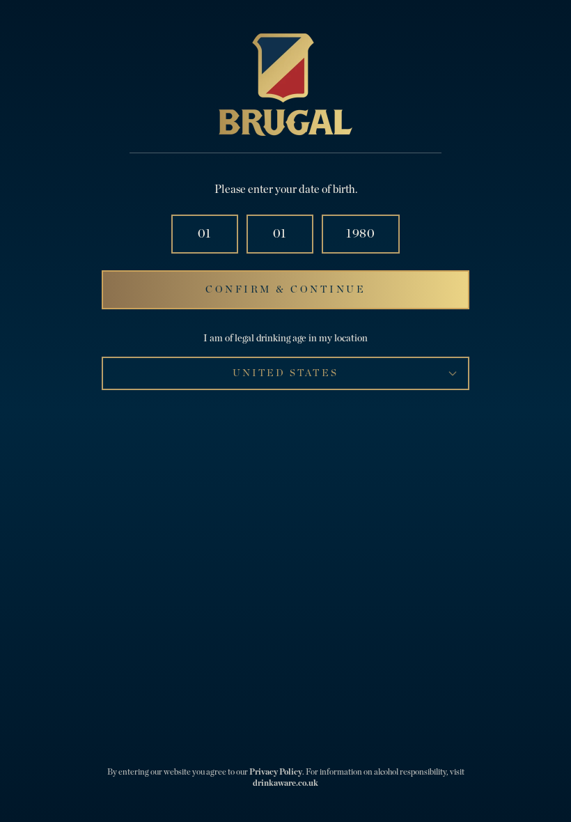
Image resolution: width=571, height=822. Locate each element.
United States (285, 373)
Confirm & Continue (285, 290)
